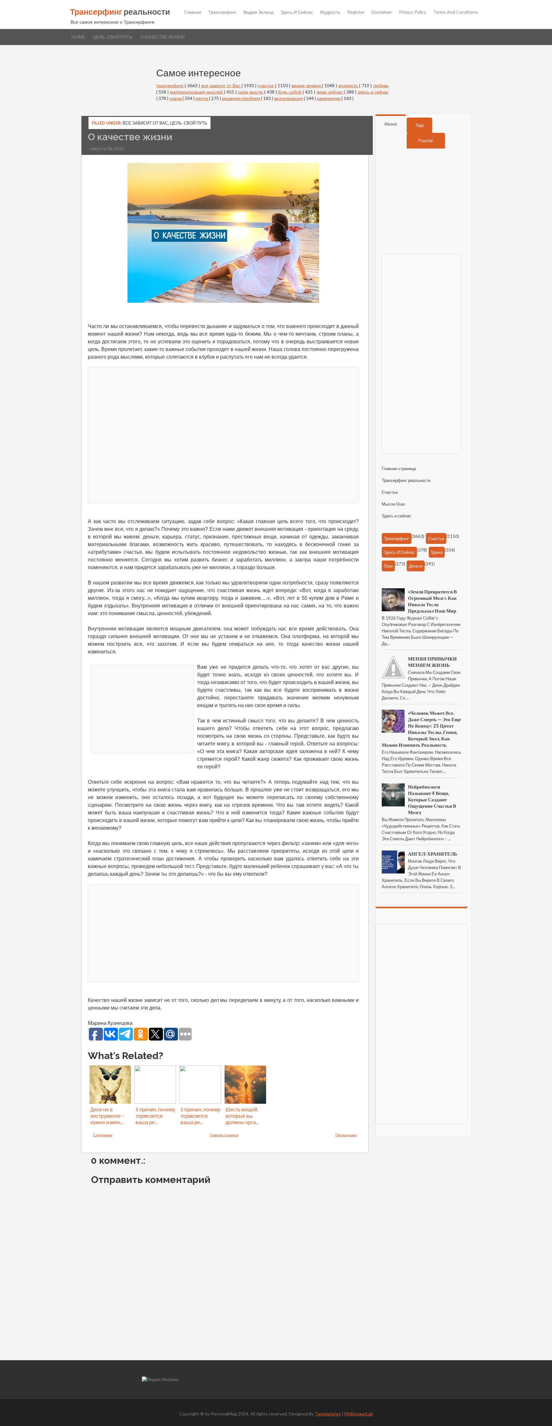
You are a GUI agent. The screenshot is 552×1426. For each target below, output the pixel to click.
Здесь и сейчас (296, 12)
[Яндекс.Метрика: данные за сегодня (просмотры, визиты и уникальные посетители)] (160, 1379)
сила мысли (251, 92)
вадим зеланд (307, 85)
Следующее (102, 1135)
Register (355, 12)
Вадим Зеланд (258, 12)
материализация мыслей (197, 92)
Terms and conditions (455, 12)
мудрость (348, 85)
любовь (381, 85)
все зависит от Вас (221, 85)
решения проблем (241, 98)
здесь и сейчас (373, 92)
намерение (329, 98)
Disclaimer (382, 12)
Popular (425, 140)
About (390, 123)
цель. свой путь (112, 37)
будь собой (290, 92)
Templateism (328, 1413)
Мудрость (330, 12)
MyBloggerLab (358, 1413)
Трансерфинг (222, 12)
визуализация (289, 98)
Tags (419, 125)
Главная (192, 12)
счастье (266, 85)
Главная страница (224, 1135)
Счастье (390, 492)
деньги (415, 565)
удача (175, 98)
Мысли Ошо (393, 504)
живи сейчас (330, 92)
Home (78, 37)
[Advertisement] (223, 434)
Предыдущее (346, 1135)
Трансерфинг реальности (406, 480)
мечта (202, 98)
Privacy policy (412, 12)
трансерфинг (170, 85)
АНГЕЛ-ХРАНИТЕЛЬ (432, 854)
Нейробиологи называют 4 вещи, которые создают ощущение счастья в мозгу (432, 799)
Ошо (388, 565)
